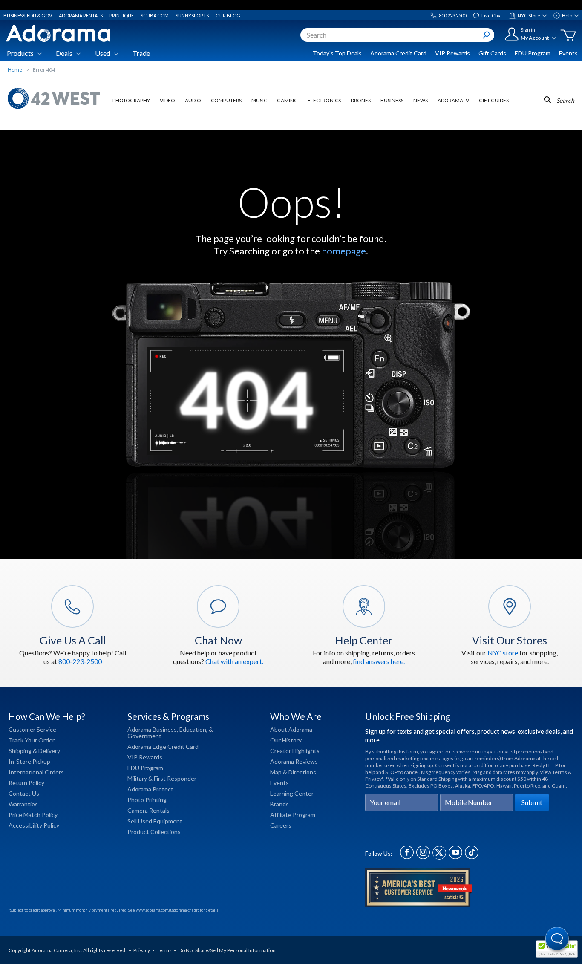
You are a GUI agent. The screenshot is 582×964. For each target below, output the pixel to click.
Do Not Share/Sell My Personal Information (227, 950)
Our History (286, 740)
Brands (279, 804)
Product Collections (154, 831)
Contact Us (24, 793)
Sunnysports (192, 15)
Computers (226, 100)
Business (391, 100)
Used (102, 53)
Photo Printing (147, 799)
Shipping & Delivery (34, 750)
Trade (141, 53)
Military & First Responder (161, 778)
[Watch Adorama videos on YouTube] (455, 857)
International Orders (36, 772)
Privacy (141, 950)
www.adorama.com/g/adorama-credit (167, 910)
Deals (64, 53)
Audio (193, 100)
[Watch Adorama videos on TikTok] (472, 857)
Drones (361, 100)
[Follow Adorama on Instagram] (423, 857)
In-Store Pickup (29, 761)
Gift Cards (492, 53)
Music (259, 100)
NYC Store (529, 15)
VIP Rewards (452, 53)
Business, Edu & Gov (27, 15)
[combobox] (397, 35)
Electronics (324, 100)
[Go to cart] (568, 35)
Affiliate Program (292, 814)
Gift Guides (494, 100)
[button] (557, 939)
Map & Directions (293, 772)
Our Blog (228, 15)
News (420, 100)
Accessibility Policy (34, 825)
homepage (344, 251)
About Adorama (291, 729)
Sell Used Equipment (154, 821)
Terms (164, 950)
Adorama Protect (150, 789)
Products (20, 53)
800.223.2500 (452, 15)
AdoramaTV (453, 100)
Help (567, 15)
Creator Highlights (295, 750)
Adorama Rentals (81, 15)
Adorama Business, (152, 729)
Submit (531, 802)
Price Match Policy (33, 814)
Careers (280, 825)
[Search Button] (486, 35)
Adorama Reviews (294, 761)
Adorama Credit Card (398, 53)
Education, (193, 729)
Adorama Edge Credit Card (163, 746)
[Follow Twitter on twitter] (439, 857)
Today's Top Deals (337, 53)
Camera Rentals (148, 810)
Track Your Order (32, 740)
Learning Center (292, 793)
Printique (121, 15)
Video (167, 100)
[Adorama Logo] (58, 33)
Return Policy (26, 782)
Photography (131, 100)
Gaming (287, 100)
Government (144, 735)
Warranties (23, 804)
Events (568, 53)
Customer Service (32, 729)
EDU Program (532, 53)
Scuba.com (155, 15)
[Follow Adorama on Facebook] (407, 857)
